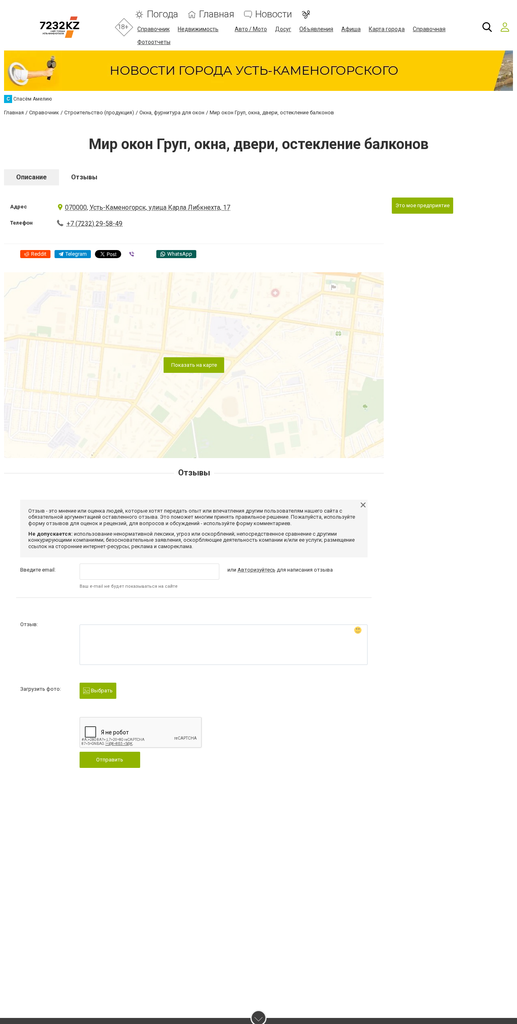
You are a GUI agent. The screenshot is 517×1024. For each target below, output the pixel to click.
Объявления (316, 29)
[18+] (59, 27)
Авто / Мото (251, 29)
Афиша (351, 29)
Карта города (387, 29)
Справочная (429, 29)
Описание (31, 177)
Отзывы (84, 177)
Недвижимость (198, 29)
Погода (162, 14)
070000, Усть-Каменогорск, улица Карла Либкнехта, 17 (147, 207)
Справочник (153, 29)
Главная (216, 14)
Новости (273, 14)
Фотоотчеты (153, 42)
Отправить (109, 760)
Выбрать (101, 691)
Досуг (283, 29)
